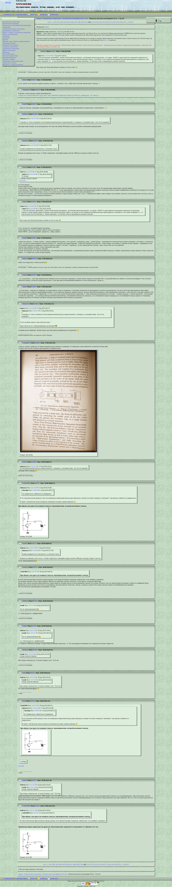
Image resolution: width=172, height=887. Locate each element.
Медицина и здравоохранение (12, 65)
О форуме (5, 36)
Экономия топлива (8, 43)
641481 (33, 287)
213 (96, 22)
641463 (33, 238)
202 (58, 22)
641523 (32, 673)
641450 (52, 51)
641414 (33, 487)
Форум (38, 18)
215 (103, 22)
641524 (32, 701)
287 (130, 22)
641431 (33, 118)
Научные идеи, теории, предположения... (16, 41)
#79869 (59, 31)
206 (72, 22)
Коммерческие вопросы (10, 45)
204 (65, 22)
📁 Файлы (42, 14)
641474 (34, 259)
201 (54, 22)
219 (117, 22)
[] (23, 180)
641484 (37, 343)
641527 (33, 780)
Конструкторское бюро (10, 56)
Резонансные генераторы (11, 22)
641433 (31, 308)
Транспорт (6, 38)
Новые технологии (8, 50)
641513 (34, 601)
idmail (47, 27)
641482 (36, 304)
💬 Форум (32, 14)
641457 (34, 141)
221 (124, 22)
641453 (33, 80)
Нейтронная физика (9, 57)
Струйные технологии (10, 47)
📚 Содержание (20, 14)
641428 (33, 145)
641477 (33, 275)
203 (61, 22)
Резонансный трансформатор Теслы (75, 18)
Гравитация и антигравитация (12, 61)
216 (107, 22)
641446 (48, 56)
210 (86, 22)
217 (110, 22)
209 (82, 22)
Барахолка (5, 52)
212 (93, 22)
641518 (33, 626)
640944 (35, 490)
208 (79, 22)
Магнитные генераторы (10, 23)
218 (114, 22)
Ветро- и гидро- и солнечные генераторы (16, 32)
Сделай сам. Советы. (9, 63)
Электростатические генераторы (13, 29)
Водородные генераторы (10, 31)
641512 (34, 567)
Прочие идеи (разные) (10, 34)
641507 (36, 483)
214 (100, 22)
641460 (33, 167)
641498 (33, 462)
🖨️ (160, 20)
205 (68, 22)
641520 (34, 650)
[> (133, 22)
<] (48, 22)
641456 (34, 114)
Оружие (5, 39)
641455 (33, 104)
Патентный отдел (8, 54)
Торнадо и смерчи (8, 59)
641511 (33, 543)
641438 (32, 174)
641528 (36, 806)
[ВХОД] (8, 2)
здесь (105, 40)
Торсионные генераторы (10, 48)
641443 (29, 172)
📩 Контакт (53, 14)
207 (75, 22)
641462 (33, 202)
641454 (37, 90)
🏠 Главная (6, 14)
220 (121, 22)
